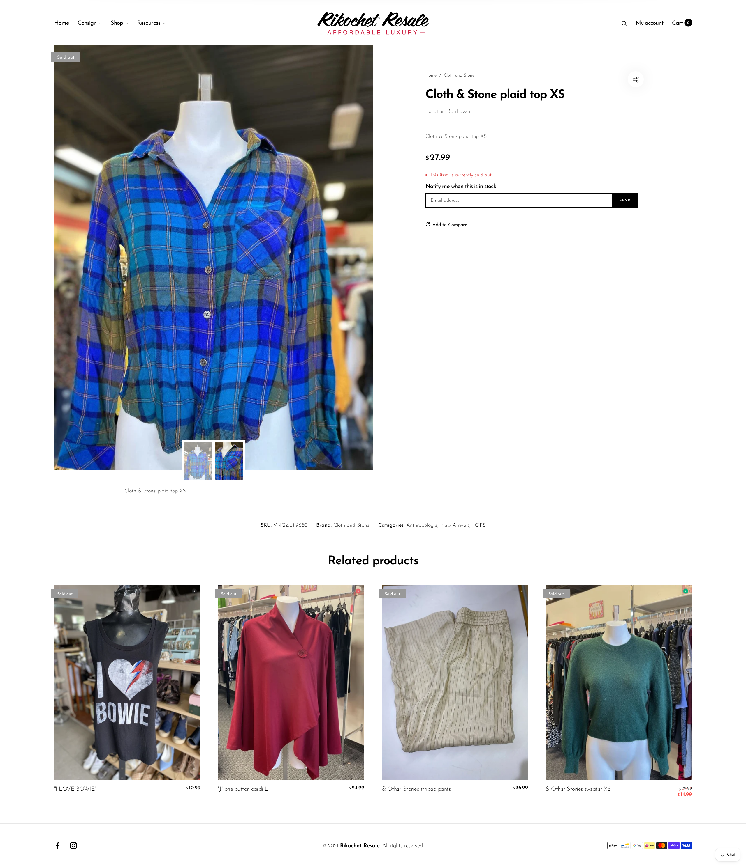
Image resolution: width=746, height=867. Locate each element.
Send (625, 200)
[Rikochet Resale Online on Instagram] (73, 845)
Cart (681, 23)
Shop (117, 23)
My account (649, 23)
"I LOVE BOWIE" (75, 789)
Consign (87, 23)
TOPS (478, 525)
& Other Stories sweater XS (578, 789)
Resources (148, 23)
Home (61, 23)
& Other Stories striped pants (416, 789)
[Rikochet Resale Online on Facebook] (57, 845)
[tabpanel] (213, 257)
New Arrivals (454, 525)
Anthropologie (421, 525)
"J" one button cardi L (243, 789)
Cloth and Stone (351, 525)
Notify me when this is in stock (460, 186)
